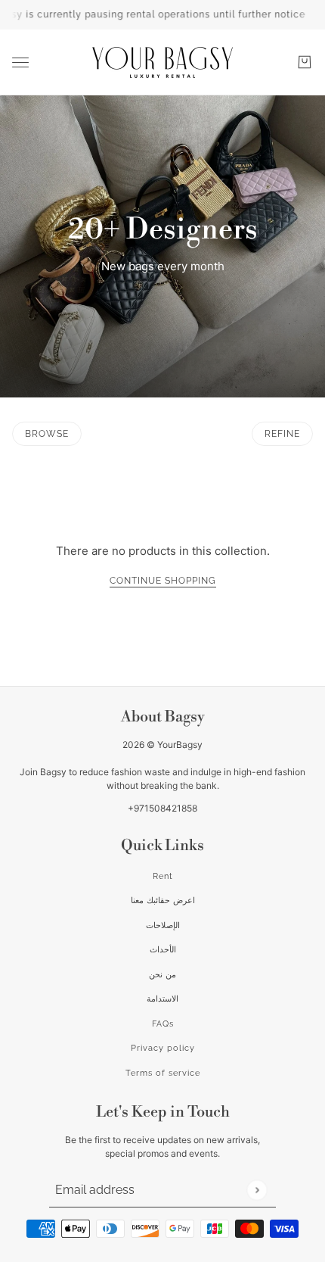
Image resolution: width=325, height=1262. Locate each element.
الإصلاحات (163, 925)
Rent (163, 876)
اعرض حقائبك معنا (163, 900)
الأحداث (163, 950)
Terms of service (162, 1073)
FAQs (163, 1024)
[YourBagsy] (162, 62)
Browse (47, 433)
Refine (282, 433)
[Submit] (256, 1189)
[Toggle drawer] (20, 62)
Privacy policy (163, 1048)
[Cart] (304, 62)
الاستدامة (162, 999)
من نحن (162, 975)
